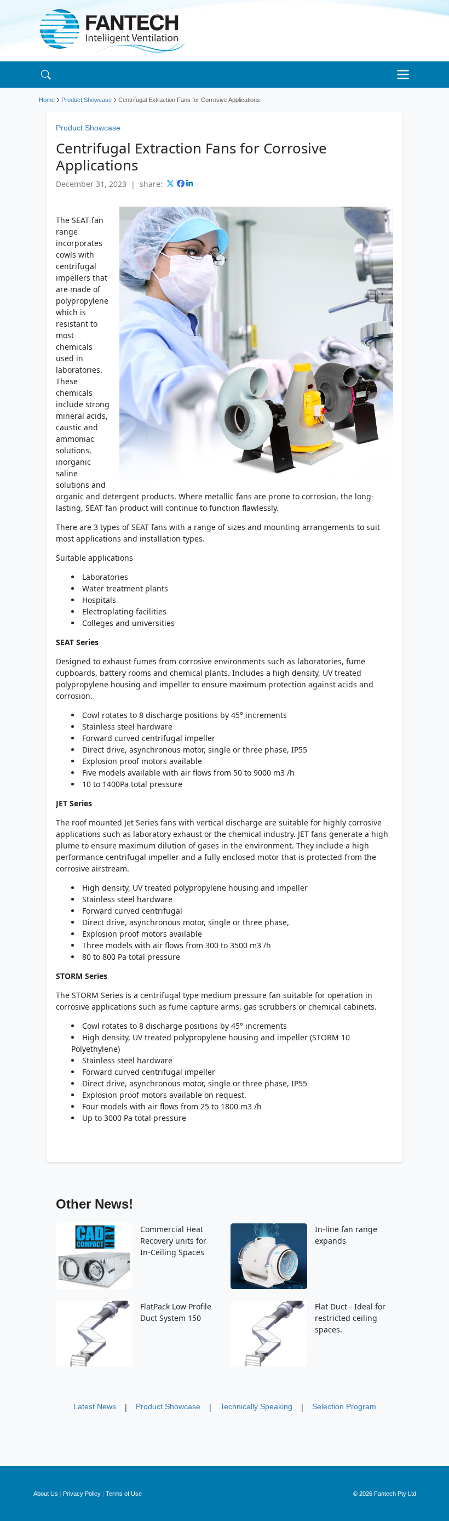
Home (47, 99)
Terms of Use (124, 1493)
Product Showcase (86, 99)
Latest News (94, 1406)
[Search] (45, 74)
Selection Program (344, 1406)
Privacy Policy (82, 1493)
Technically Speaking (256, 1406)
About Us (45, 1493)
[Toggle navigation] (406, 75)
